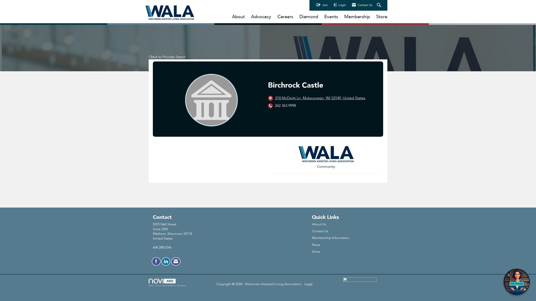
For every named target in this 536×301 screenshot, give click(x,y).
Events (331, 17)
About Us (319, 224)
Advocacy (261, 17)
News (316, 244)
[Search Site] (379, 5)
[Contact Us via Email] (175, 261)
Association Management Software (167, 285)
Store (381, 17)
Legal (308, 284)
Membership (357, 17)
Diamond (308, 17)
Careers (285, 17)
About (238, 17)
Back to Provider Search (168, 57)
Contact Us (320, 231)
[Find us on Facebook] (156, 261)
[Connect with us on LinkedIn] (165, 261)
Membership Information (330, 238)
